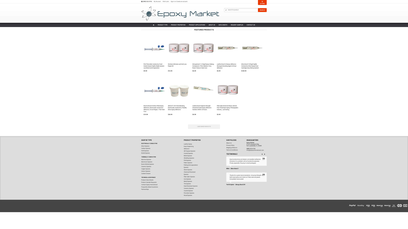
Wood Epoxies (188, 195)
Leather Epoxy (188, 144)
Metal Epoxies (188, 155)
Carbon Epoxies (145, 148)
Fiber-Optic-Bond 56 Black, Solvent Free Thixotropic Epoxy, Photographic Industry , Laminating (227, 107)
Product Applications (197, 25)
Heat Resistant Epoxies (191, 186)
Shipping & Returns (231, 147)
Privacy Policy (230, 145)
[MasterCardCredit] (380, 205)
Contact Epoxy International (149, 184)
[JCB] (404, 205)
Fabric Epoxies (188, 162)
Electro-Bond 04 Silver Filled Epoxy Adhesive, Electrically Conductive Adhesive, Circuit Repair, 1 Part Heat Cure (154, 108)
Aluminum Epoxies (146, 162)
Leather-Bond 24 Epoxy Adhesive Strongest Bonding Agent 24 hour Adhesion (226, 66)
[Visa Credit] (368, 205)
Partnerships (145, 189)
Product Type (162, 25)
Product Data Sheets (147, 180)
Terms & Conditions (232, 150)
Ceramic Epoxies (146, 166)
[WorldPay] (361, 205)
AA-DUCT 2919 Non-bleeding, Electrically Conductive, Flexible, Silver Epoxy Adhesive (177, 107)
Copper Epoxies (145, 169)
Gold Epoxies (145, 151)
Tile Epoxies (187, 183)
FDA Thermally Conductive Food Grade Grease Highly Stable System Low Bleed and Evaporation (154, 66)
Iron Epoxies (187, 179)
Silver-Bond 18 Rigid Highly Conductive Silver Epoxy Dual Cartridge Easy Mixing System (250, 66)
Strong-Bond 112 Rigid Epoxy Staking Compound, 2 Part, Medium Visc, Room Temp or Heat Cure (203, 66)
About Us (229, 143)
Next (265, 154)
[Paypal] (353, 205)
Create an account (181, 1)
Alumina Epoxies (146, 159)
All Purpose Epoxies (189, 151)
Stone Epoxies (188, 169)
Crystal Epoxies (188, 153)
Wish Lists (166, 1)
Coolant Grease (145, 173)
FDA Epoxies (187, 160)
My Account (157, 1)
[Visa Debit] (373, 205)
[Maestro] (399, 205)
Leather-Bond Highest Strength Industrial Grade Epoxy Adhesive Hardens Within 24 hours (201, 107)
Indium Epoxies (145, 171)
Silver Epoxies (145, 146)
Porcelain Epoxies (189, 193)
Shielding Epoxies (189, 158)
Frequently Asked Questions (149, 187)
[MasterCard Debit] (388, 205)
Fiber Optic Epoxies (189, 176)
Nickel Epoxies (145, 153)
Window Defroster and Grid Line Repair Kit (177, 65)
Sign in (173, 1)
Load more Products (204, 126)
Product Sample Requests (149, 182)
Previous (261, 154)
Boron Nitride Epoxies (147, 164)
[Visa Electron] (394, 205)
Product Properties (178, 25)
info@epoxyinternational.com (255, 150)
